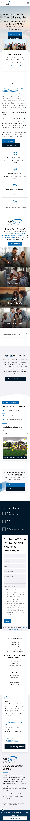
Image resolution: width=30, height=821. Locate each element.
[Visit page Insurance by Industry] (15, 317)
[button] (25, 3)
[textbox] (15, 433)
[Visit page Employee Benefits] (15, 297)
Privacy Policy (15, 684)
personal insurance (20, 233)
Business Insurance (15, 644)
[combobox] (15, 433)
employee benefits (19, 235)
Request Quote (15, 677)
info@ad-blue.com (17, 629)
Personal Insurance (15, 642)
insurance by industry (8, 237)
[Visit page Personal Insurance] (15, 257)
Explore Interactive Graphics (15, 651)
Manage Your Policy (15, 675)
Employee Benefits (15, 646)
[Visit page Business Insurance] (15, 277)
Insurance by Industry (15, 649)
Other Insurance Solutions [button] (11, 334)
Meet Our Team (15, 661)
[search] (20, 3)
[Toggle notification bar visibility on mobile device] (2, 809)
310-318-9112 (10, 738)
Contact (15, 680)
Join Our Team (15, 663)
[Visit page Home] (5, 3)
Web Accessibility (15, 682)
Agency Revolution (20, 798)
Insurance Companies (15, 665)
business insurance (8, 235)
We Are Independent (15, 668)
